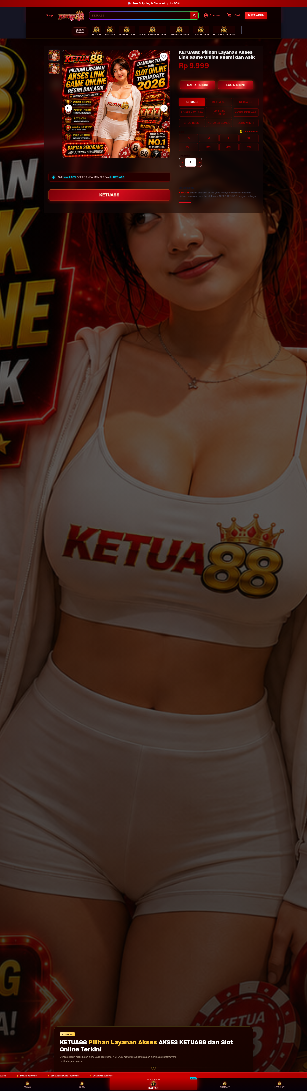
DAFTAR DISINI (197, 84)
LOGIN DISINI (235, 84)
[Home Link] (71, 15)
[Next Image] (164, 108)
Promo (27, 1087)
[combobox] (140, 16)
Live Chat (279, 1087)
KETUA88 (109, 195)
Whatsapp (225, 1087)
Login (82, 1087)
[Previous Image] (68, 108)
